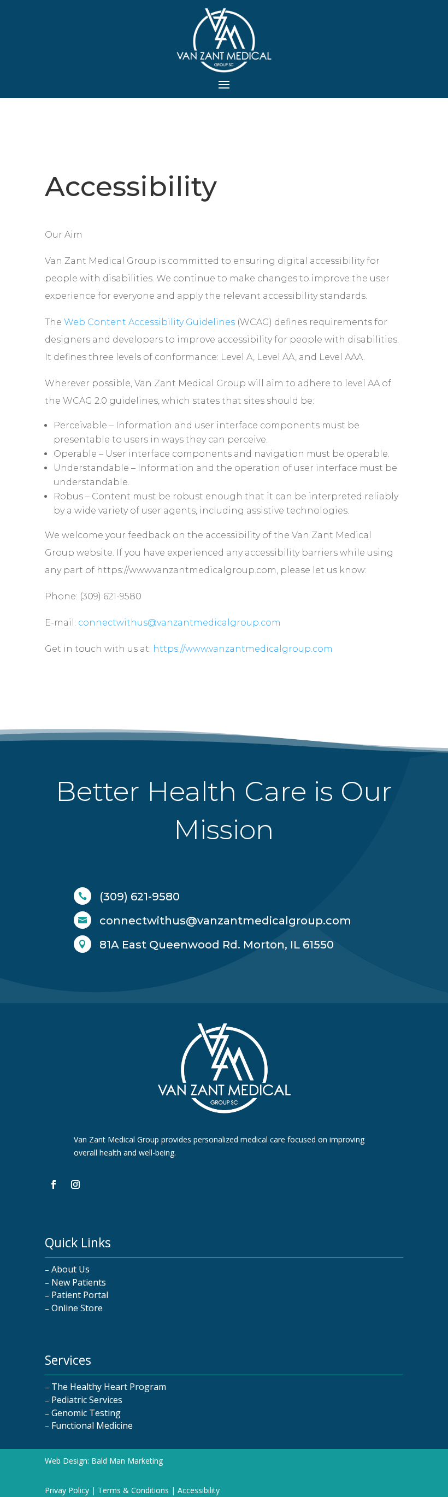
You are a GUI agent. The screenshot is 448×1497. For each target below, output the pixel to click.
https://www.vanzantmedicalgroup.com (243, 649)
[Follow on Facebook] (53, 1184)
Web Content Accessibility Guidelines (149, 322)
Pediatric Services (86, 1400)
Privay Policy (67, 1490)
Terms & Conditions (133, 1490)
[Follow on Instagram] (75, 1184)
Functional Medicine (92, 1425)
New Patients (78, 1282)
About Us (70, 1269)
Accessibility (199, 1490)
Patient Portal (79, 1295)
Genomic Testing (86, 1413)
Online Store (77, 1308)
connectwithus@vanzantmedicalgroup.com (179, 622)
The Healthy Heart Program (108, 1387)
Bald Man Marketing (127, 1460)
